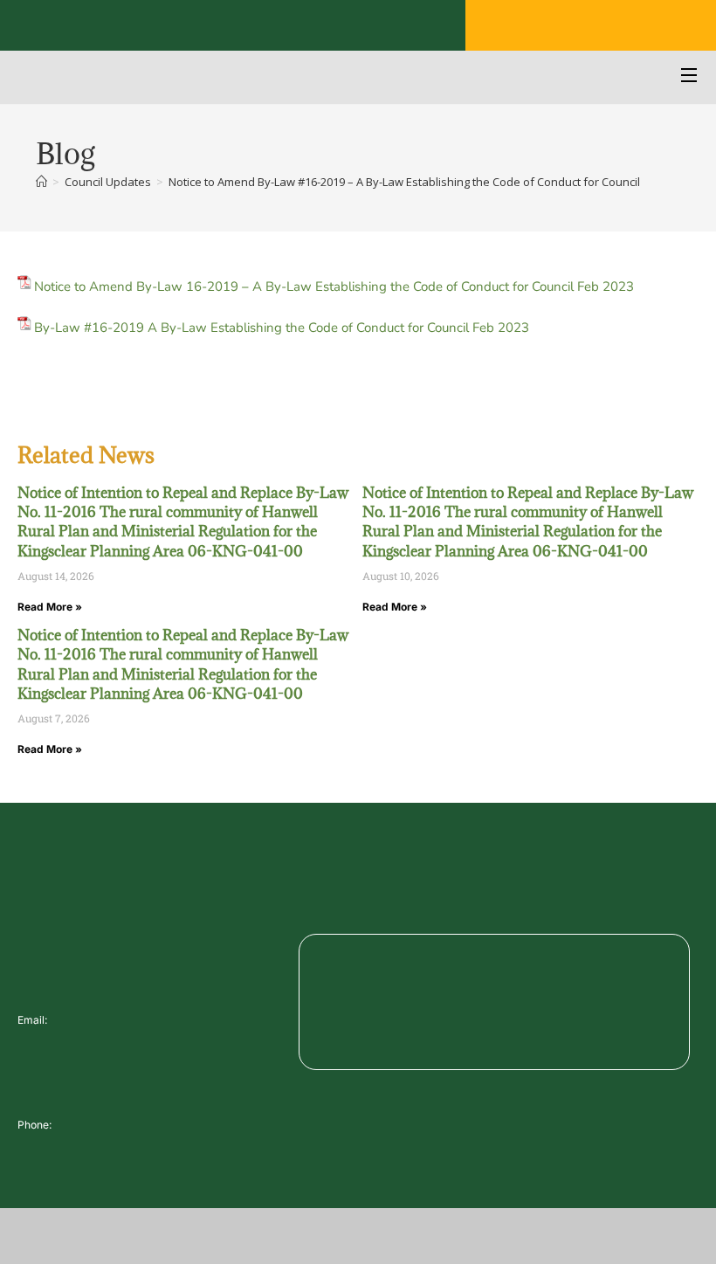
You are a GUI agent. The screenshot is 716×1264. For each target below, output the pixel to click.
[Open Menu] (690, 77)
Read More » (49, 606)
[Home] (41, 182)
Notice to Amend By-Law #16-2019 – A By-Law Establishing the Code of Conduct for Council (404, 182)
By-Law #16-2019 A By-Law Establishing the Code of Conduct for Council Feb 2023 (281, 327)
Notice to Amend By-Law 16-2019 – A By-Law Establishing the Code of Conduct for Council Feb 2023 (334, 286)
